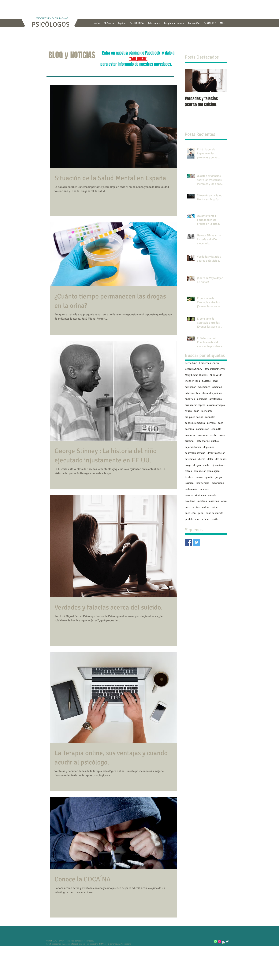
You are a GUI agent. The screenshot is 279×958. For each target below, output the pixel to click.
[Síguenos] (188, 542)
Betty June (191, 363)
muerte (212, 495)
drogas (197, 465)
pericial (205, 519)
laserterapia (202, 483)
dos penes (220, 459)
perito (215, 519)
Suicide (206, 381)
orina (215, 507)
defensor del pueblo (208, 441)
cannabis (210, 417)
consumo (203, 435)
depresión (208, 447)
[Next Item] (220, 81)
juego (218, 477)
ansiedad (202, 399)
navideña (190, 501)
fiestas (188, 477)
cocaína (189, 429)
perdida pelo (192, 519)
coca (220, 423)
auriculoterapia (216, 405)
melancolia (191, 489)
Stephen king (192, 381)
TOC (215, 381)
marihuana (218, 483)
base (196, 411)
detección (190, 459)
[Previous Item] (191, 81)
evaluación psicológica (207, 471)
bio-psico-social (194, 417)
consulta (216, 429)
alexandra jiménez (212, 393)
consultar (190, 435)
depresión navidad (195, 453)
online (205, 507)
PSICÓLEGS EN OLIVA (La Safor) (50, 18)
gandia (209, 477)
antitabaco (216, 399)
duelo (206, 465)
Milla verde (216, 375)
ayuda (188, 411)
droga (188, 465)
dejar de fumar (193, 447)
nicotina (202, 501)
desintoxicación (216, 453)
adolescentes (192, 393)
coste (213, 435)
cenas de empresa (195, 423)
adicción (217, 387)
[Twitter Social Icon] (196, 542)
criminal (189, 441)
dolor (210, 459)
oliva (224, 501)
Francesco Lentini (209, 363)
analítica (190, 399)
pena (200, 513)
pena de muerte (214, 513)
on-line (196, 507)
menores (204, 489)
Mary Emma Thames (196, 375)
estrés (188, 471)
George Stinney (193, 369)
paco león (190, 513)
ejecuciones (218, 465)
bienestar (206, 411)
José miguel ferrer (215, 369)
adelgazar (190, 387)
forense (199, 477)
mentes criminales (195, 495)
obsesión (214, 501)
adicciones (204, 387)
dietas (201, 459)
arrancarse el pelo (195, 405)
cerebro (211, 423)
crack (222, 435)
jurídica (189, 483)
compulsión (202, 429)
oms (187, 507)
